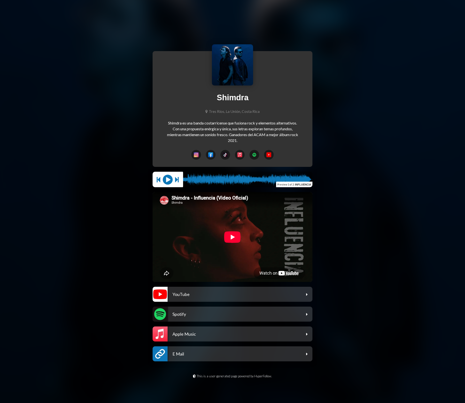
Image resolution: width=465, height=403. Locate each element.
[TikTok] (225, 155)
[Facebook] (211, 155)
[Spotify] (254, 155)
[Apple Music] (240, 155)
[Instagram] (196, 155)
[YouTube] (269, 155)
